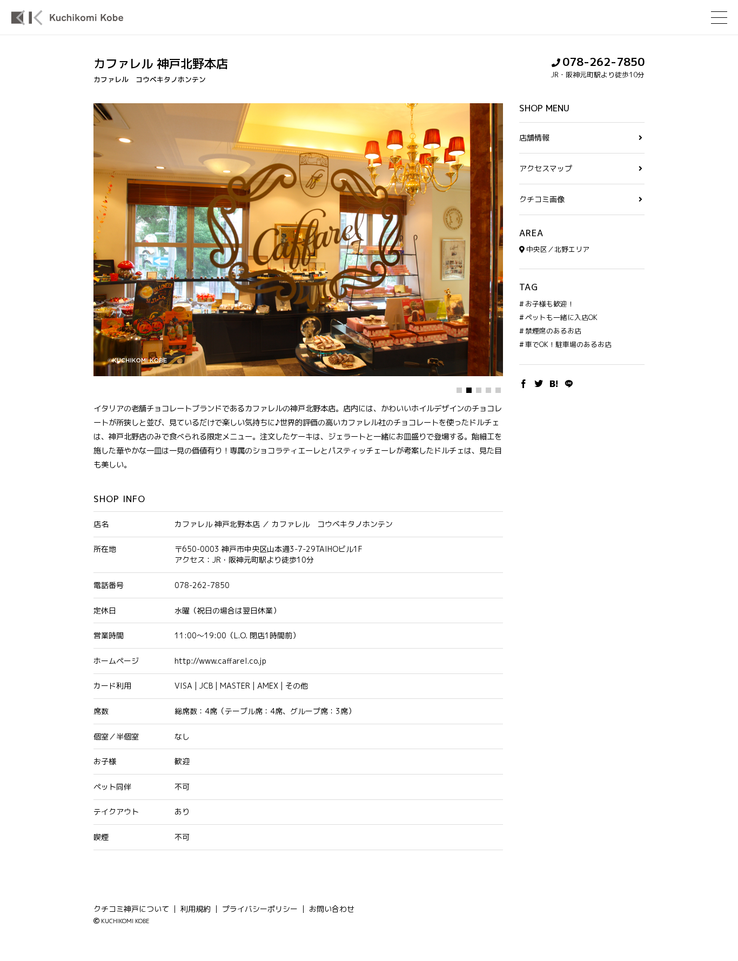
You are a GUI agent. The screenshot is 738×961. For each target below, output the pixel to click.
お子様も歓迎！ (549, 304)
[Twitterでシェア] (538, 384)
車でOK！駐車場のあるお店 (568, 345)
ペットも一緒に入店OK (561, 317)
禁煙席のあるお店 (553, 331)
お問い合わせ (331, 909)
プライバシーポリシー (260, 909)
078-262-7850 (603, 62)
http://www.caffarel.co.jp (220, 661)
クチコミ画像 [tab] (542, 200)
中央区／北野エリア (557, 249)
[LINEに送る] (569, 384)
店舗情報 (534, 138)
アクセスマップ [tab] (545, 169)
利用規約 (195, 909)
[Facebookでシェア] (523, 384)
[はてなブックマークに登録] (553, 384)
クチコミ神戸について (131, 909)
